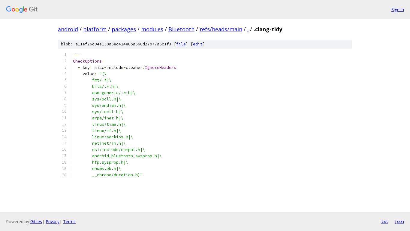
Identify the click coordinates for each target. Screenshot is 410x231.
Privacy (52, 221)
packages (124, 29)
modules (152, 29)
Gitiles (36, 221)
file (181, 44)
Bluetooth (181, 29)
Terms (69, 221)
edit (198, 44)
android (68, 29)
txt (384, 221)
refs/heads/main (221, 29)
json (399, 221)
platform (95, 29)
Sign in (397, 9)
